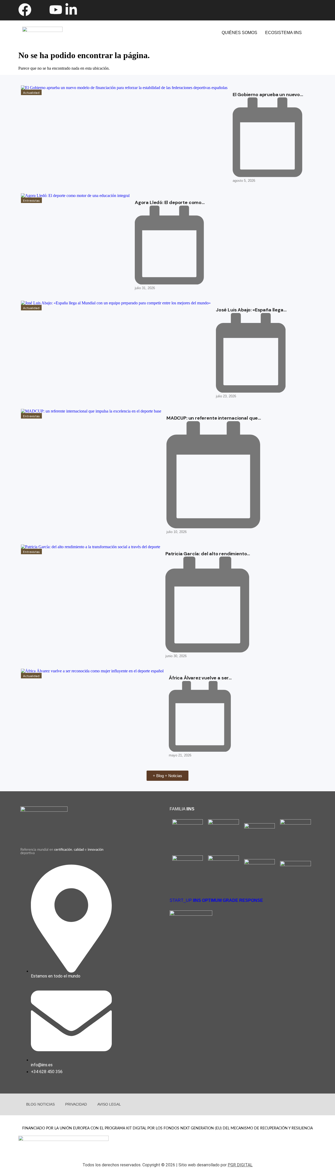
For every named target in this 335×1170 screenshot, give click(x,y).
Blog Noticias (40, 1104)
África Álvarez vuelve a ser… (200, 678)
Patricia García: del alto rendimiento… (207, 554)
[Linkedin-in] (71, 9)
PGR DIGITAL (240, 1164)
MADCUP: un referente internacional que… (213, 418)
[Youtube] (55, 9)
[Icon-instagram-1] (86, 9)
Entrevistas (31, 201)
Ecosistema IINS (283, 32)
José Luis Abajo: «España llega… (251, 310)
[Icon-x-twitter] (40, 9)
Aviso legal (109, 1104)
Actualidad (31, 93)
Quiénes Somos (239, 32)
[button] (287, 33)
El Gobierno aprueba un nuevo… (268, 94)
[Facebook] (24, 9)
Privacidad (76, 1104)
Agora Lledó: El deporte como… (170, 202)
